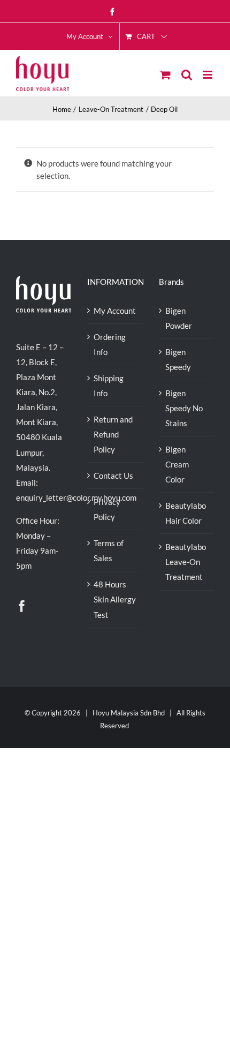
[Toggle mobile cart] (165, 74)
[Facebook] (22, 606)
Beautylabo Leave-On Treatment (185, 562)
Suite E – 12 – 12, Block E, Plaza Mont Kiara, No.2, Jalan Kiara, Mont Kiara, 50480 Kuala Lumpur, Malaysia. (40, 407)
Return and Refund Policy (113, 434)
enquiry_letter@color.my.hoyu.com (76, 497)
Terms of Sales (109, 550)
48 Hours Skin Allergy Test (115, 599)
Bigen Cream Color (177, 464)
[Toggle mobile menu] (208, 74)
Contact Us (113, 475)
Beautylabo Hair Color (185, 513)
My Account (115, 310)
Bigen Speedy (178, 359)
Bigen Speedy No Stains (184, 408)
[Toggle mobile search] (186, 74)
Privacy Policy (107, 509)
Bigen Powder (178, 318)
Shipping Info (109, 385)
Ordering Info (110, 344)
